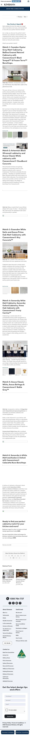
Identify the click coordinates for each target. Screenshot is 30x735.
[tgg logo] (16, 1)
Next (25, 16)
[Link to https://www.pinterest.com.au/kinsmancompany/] (20, 603)
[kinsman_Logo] (9, 4)
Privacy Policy (6, 723)
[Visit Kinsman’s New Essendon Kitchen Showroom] (22, 570)
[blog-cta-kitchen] (15, 143)
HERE (18, 531)
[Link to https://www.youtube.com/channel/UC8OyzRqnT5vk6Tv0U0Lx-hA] (16, 603)
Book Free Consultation (15, 9)
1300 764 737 (17, 598)
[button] (3, 577)
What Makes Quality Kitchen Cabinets (7, 580)
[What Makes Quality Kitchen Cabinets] (8, 570)
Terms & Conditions (18, 723)
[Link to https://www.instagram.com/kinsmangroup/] (13, 603)
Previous (20, 16)
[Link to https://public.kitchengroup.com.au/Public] (28, 1)
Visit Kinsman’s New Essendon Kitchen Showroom (20, 581)
